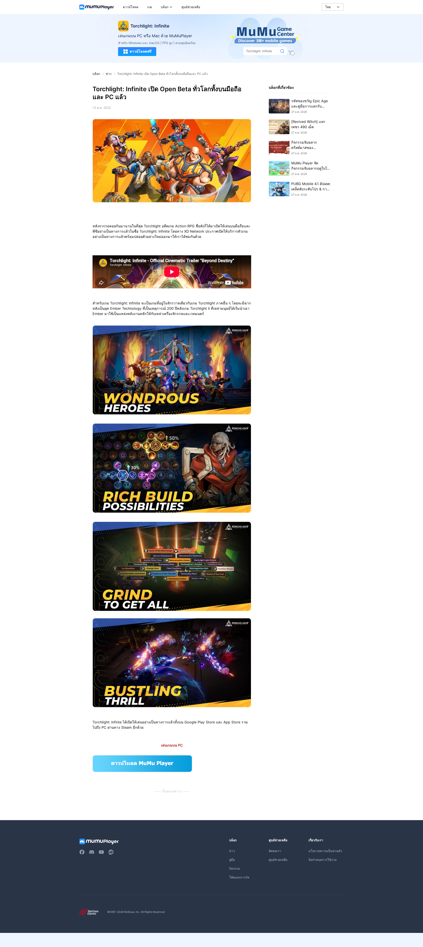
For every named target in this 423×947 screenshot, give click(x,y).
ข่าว (108, 74)
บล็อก (96, 74)
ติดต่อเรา (275, 851)
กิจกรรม (234, 868)
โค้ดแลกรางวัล (239, 877)
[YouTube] (101, 852)
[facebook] (82, 852)
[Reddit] (111, 852)
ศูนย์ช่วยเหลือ (278, 860)
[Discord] (91, 852)
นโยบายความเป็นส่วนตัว (325, 851)
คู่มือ (232, 860)
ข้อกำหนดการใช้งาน (322, 860)
